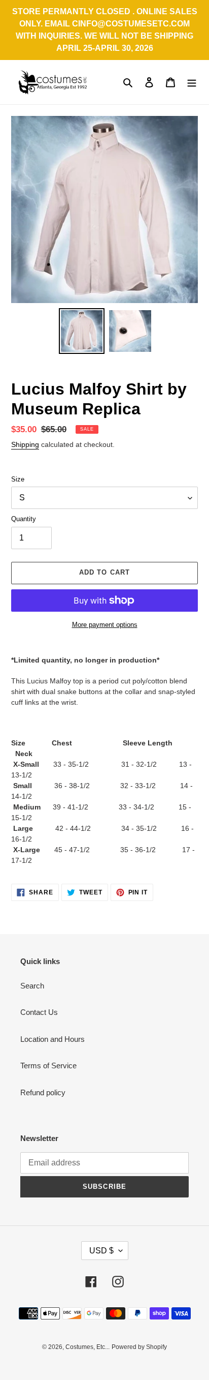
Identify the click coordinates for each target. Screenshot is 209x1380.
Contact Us (39, 1012)
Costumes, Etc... (87, 1347)
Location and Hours (52, 1039)
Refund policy (42, 1092)
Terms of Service (48, 1065)
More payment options (104, 624)
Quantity (23, 519)
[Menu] (191, 82)
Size (17, 479)
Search (32, 985)
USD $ (101, 1250)
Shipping (25, 444)
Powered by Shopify (139, 1347)
